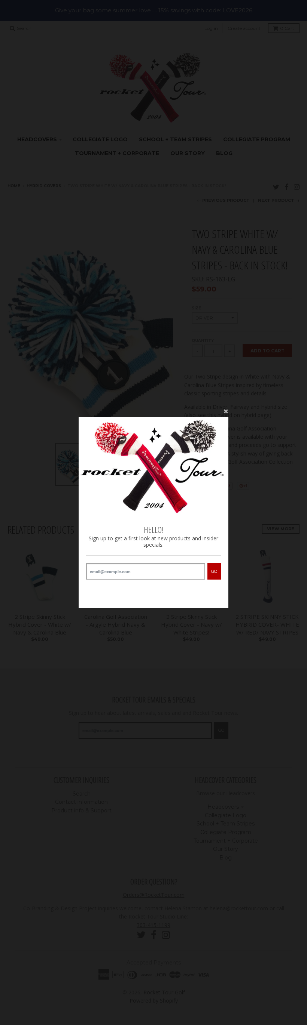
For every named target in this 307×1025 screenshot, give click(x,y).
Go (214, 571)
